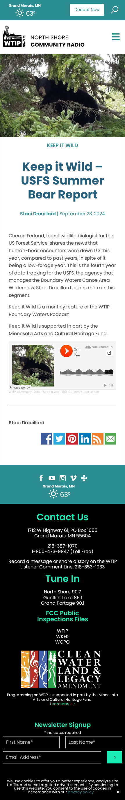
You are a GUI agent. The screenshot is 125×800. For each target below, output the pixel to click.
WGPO (62, 642)
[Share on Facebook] (46, 438)
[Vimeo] (73, 477)
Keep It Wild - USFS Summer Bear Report (71, 391)
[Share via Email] (110, 438)
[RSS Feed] (97, 438)
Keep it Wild (62, 145)
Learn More (61, 704)
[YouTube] (52, 477)
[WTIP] (45, 35)
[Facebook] (41, 477)
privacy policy (81, 792)
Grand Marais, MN (25, 5)
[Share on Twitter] (59, 438)
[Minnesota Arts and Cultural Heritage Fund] (62, 669)
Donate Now (87, 9)
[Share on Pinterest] (72, 438)
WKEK (62, 636)
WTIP (62, 631)
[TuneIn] (84, 477)
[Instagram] (62, 477)
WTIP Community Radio (24, 391)
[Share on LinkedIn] (85, 438)
